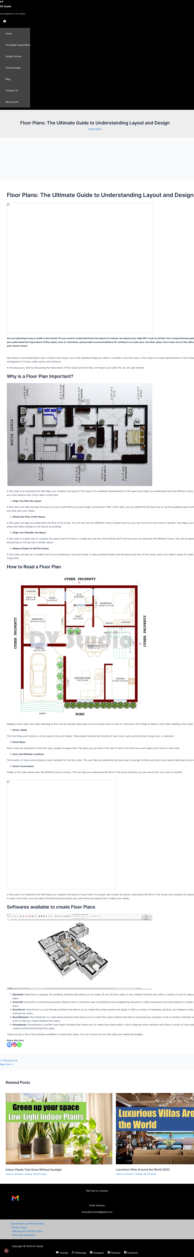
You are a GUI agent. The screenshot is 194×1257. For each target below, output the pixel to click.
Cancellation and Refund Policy (27, 1223)
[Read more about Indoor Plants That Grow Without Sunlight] (59, 1163)
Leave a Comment (14, 1174)
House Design (13, 67)
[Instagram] (14, 1044)
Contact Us (12, 90)
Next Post (6, 1064)
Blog (8, 79)
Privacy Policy (19, 1227)
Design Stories (13, 56)
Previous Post (9, 1060)
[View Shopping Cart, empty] (2, 23)
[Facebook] (9, 1044)
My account (12, 101)
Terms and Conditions (23, 1235)
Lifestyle (28, 1174)
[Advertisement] (97, 159)
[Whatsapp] (19, 1044)
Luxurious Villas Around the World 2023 (143, 1169)
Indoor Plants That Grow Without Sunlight (34, 1169)
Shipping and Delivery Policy (27, 1231)
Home (9, 33)
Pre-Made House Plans (18, 45)
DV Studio (5, 6)
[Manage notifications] (6, 1250)
